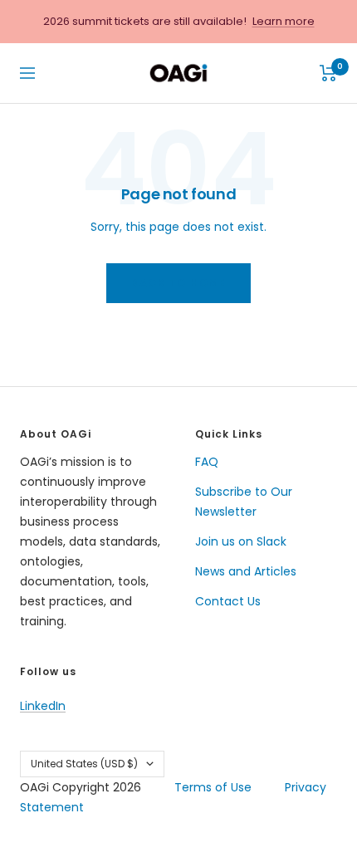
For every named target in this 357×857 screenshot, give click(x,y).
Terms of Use (213, 787)
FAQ (206, 461)
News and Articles (245, 571)
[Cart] (328, 73)
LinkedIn (43, 706)
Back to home (178, 283)
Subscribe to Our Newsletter (243, 501)
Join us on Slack (240, 541)
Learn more (283, 21)
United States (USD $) (84, 764)
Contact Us (228, 601)
